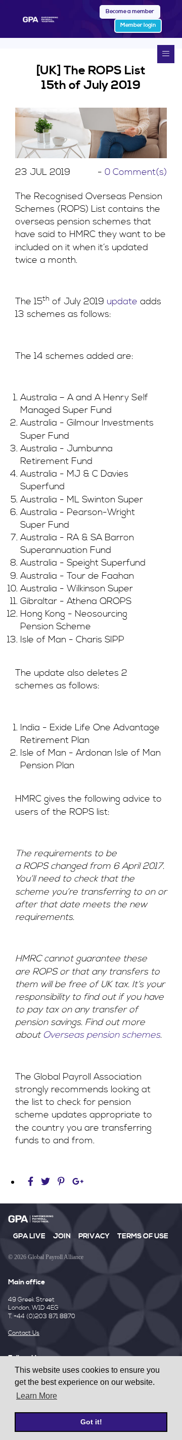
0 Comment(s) (136, 172)
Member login (138, 25)
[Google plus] (78, 1182)
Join (62, 1236)
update (122, 301)
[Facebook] (32, 1182)
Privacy (94, 1236)
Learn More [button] (36, 1395)
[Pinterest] (61, 1182)
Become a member (130, 11)
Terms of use (142, 1236)
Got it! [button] (91, 1422)
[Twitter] (47, 1182)
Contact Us (23, 1333)
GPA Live (29, 1236)
